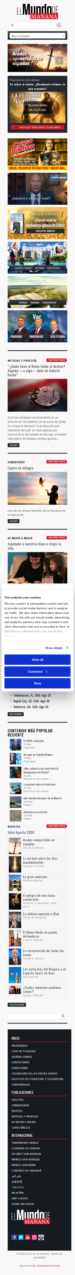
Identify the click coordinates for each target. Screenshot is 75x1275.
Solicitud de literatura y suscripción (37, 1079)
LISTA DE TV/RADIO (23, 1051)
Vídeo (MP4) (38, 127)
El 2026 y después (33, 741)
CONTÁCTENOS (20, 1062)
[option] (37, 58)
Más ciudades (16, 714)
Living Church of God (48, 1265)
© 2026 (20, 1253)
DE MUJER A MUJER (24, 1122)
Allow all (37, 659)
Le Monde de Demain (26, 1148)
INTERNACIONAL (22, 1135)
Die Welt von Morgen (26, 1154)
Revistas (17, 1111)
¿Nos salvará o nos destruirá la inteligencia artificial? (40, 770)
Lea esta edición (17, 1004)
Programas (20, 1045)
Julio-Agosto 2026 (21, 832)
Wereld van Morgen (26, 1159)
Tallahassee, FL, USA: (32, 695)
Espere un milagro (20, 467)
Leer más (14, 445)
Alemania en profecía (35, 812)
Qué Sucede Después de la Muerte (42, 798)
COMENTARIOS (20, 1105)
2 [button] (37, 64)
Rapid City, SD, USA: (31, 701)
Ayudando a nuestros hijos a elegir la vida (34, 546)
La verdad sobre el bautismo (39, 784)
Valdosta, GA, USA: (30, 706)
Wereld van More (24, 1165)
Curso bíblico (21, 1127)
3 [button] (42, 64)
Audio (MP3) (53, 127)
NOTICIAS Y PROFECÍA (25, 1116)
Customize (35, 671)
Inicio (16, 1038)
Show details (54, 647)
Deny (37, 683)
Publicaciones (22, 1092)
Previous (16, 61)
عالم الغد (16, 1176)
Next (59, 61)
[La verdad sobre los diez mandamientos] (37, 58)
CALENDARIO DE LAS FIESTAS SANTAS (35, 1073)
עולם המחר (18, 1187)
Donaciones (20, 1068)
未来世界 (17, 1181)
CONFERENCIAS (21, 1084)
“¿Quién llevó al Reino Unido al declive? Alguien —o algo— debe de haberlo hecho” (36, 370)
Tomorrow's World (25, 1143)
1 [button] (33, 64)
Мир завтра (20, 1198)
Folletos (17, 1100)
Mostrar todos (57, 360)
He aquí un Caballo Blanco (38, 754)
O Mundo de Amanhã (26, 1170)
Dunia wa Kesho (23, 1204)
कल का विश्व (18, 1193)
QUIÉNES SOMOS (22, 1057)
